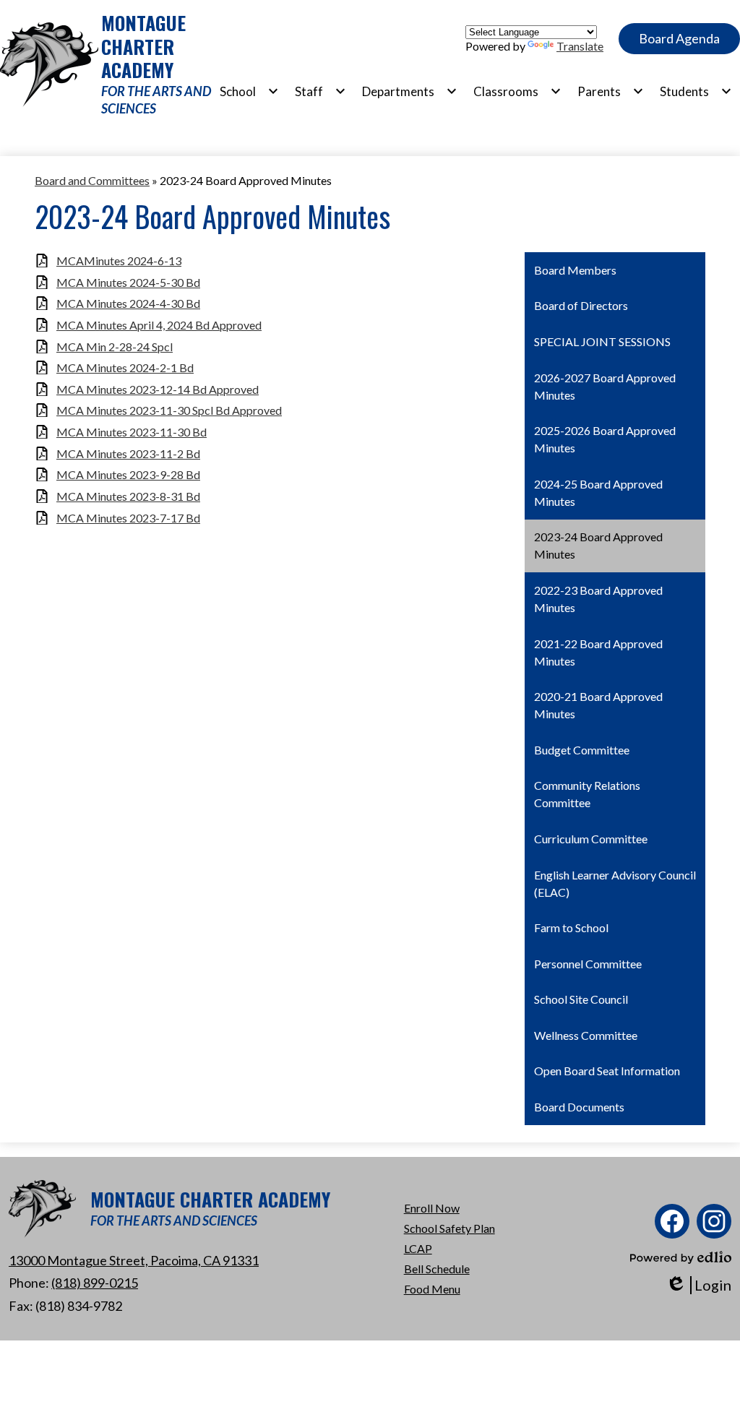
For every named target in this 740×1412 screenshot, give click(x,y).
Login (698, 1285)
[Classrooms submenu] (517, 91)
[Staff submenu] (320, 91)
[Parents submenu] (611, 91)
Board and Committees (92, 180)
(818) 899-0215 (94, 1283)
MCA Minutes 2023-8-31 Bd (128, 496)
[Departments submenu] (409, 91)
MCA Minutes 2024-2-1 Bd (125, 367)
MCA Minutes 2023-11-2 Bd (128, 453)
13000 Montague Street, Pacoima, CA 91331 (134, 1260)
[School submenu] (249, 91)
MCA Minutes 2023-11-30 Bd (131, 432)
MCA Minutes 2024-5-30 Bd (128, 282)
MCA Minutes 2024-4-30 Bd (128, 303)
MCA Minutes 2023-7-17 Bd (128, 518)
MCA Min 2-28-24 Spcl (114, 346)
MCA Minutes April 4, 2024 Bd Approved (159, 325)
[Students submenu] (696, 91)
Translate (579, 46)
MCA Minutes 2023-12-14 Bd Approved (157, 389)
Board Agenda (679, 38)
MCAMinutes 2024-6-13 (118, 260)
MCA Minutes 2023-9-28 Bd (128, 474)
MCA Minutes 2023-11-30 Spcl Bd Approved (169, 410)
